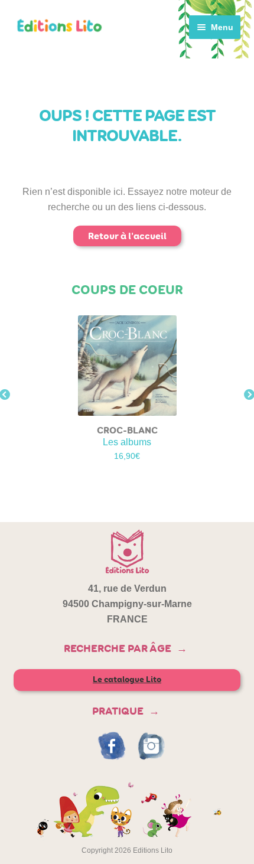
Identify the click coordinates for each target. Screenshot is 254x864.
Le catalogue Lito (127, 679)
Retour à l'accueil (127, 236)
